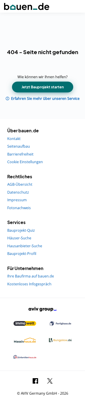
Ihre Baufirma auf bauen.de (30, 276)
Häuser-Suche (19, 238)
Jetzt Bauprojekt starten (43, 87)
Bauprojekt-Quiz (21, 230)
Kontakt (14, 138)
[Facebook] (35, 380)
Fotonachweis (19, 207)
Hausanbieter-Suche (24, 245)
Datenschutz (18, 192)
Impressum (17, 199)
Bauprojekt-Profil (21, 253)
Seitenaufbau (18, 146)
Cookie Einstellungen (25, 161)
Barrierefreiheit (20, 154)
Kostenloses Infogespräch (29, 284)
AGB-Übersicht (19, 184)
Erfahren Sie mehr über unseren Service (45, 98)
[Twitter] (50, 380)
